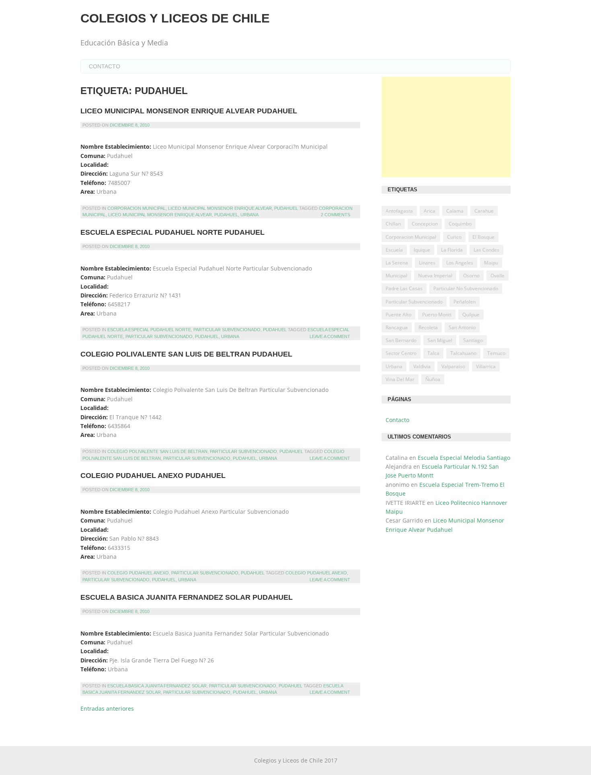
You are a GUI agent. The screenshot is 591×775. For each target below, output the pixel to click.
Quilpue (471, 314)
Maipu (491, 262)
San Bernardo (401, 340)
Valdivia (422, 366)
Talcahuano (463, 353)
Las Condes (486, 249)
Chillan (393, 223)
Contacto (104, 66)
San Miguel (439, 340)
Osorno (471, 275)
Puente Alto (398, 314)
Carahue (484, 210)
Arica (429, 210)
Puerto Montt (436, 314)
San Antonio (462, 327)
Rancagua (397, 327)
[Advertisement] (446, 127)
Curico (454, 237)
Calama (455, 210)
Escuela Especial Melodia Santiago (464, 457)
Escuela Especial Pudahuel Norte (149, 329)
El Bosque (483, 237)
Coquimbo (460, 223)
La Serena (397, 262)
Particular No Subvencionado (465, 288)
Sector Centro (401, 353)
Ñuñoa (432, 379)
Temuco (496, 353)
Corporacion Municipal (136, 208)
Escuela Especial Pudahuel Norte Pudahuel (172, 232)
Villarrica (486, 366)
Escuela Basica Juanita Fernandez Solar (157, 685)
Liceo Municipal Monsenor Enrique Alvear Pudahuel (188, 111)
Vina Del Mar (400, 379)
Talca (433, 353)
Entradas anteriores (107, 708)
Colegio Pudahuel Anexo (138, 572)
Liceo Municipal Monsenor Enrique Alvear (220, 208)
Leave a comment (330, 336)
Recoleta (428, 327)
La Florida (452, 249)
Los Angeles (459, 262)
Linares (427, 262)
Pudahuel (286, 208)
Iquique (422, 249)
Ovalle (497, 275)
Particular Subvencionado (227, 329)
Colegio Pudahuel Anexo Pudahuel (153, 476)
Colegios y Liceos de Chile (175, 18)
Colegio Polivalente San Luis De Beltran (157, 451)
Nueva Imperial (435, 275)
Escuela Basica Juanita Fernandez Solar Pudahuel (186, 597)
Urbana (249, 214)
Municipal (396, 275)
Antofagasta (399, 210)
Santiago (473, 340)
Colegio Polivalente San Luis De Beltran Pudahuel (186, 354)
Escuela (394, 249)
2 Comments (335, 214)
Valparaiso (453, 366)
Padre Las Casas (404, 288)
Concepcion (425, 223)
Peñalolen (465, 301)
